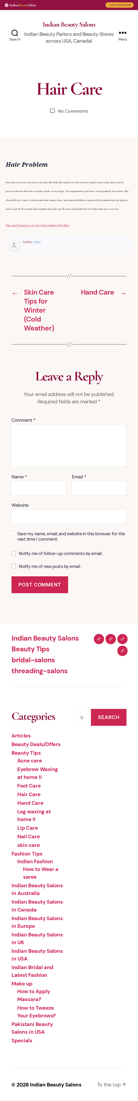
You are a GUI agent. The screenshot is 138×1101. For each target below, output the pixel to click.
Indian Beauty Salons (69, 24)
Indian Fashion (35, 861)
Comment (23, 420)
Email (79, 476)
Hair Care (28, 794)
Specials (22, 1040)
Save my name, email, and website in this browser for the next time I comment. (71, 536)
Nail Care (28, 836)
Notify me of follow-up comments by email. (60, 553)
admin (37, 242)
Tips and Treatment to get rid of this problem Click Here (38, 225)
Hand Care (30, 803)
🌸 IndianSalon (20, 5)
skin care (28, 845)
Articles (21, 735)
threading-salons (40, 670)
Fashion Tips (27, 853)
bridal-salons (33, 659)
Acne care (29, 760)
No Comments (73, 111)
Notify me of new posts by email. (50, 566)
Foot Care (29, 785)
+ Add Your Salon (119, 5)
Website (20, 505)
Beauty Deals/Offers (36, 744)
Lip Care (27, 827)
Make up (22, 983)
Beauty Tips (30, 649)
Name (19, 476)
